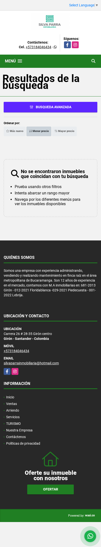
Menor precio (40, 131)
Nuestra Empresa (19, 430)
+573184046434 (38, 47)
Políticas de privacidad (23, 443)
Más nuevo (16, 131)
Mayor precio (65, 131)
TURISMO (13, 424)
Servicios (13, 417)
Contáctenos (16, 437)
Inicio (10, 397)
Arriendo (12, 410)
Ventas (11, 404)
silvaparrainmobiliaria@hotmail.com (31, 363)
